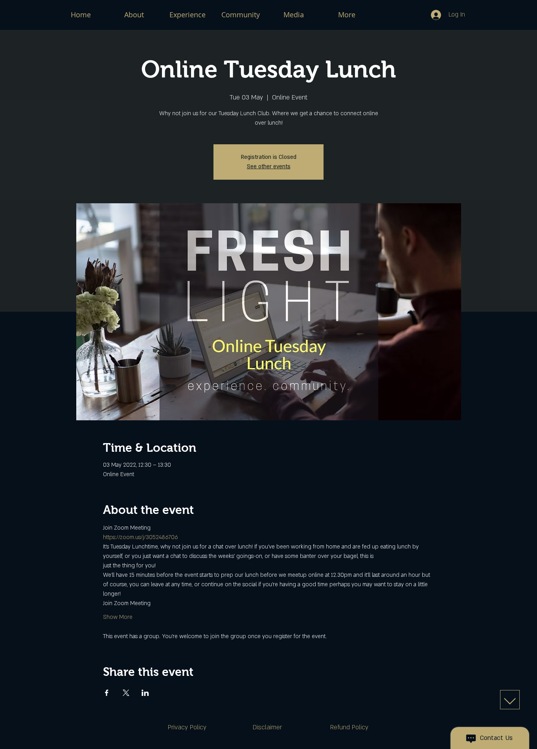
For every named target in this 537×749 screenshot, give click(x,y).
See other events (269, 166)
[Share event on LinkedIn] (145, 693)
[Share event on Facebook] (106, 693)
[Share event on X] (126, 693)
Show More (117, 617)
